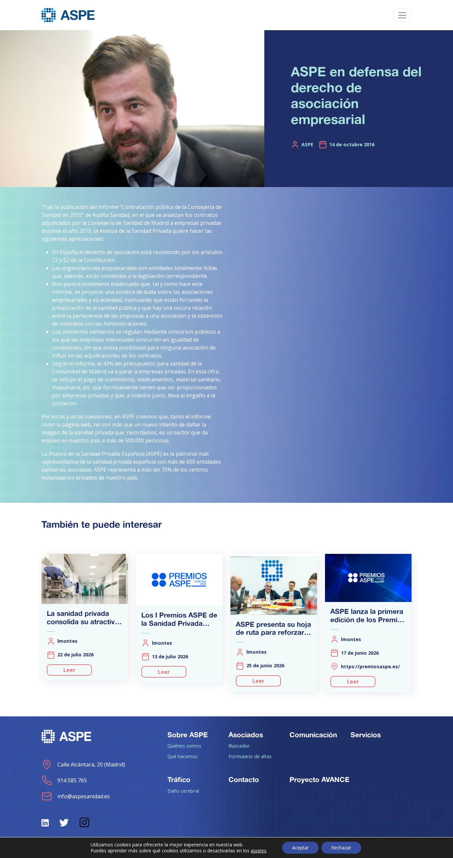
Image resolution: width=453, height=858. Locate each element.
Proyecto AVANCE (320, 779)
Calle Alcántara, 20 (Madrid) (91, 764)
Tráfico (178, 779)
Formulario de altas (250, 756)
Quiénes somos (184, 745)
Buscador (239, 745)
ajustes (258, 851)
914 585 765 (72, 780)
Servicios (366, 734)
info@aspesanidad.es (83, 796)
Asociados (245, 734)
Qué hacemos (182, 756)
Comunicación (313, 734)
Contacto (243, 779)
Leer (69, 670)
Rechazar (341, 847)
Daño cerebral (183, 790)
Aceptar (300, 847)
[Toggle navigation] (402, 15)
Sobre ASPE (187, 734)
